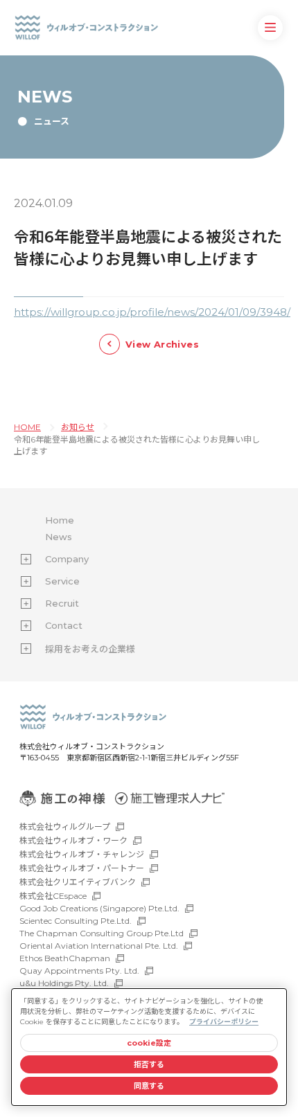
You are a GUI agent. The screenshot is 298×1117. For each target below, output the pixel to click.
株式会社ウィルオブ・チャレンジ (81, 854)
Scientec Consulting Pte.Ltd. (75, 920)
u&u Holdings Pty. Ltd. (64, 983)
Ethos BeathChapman (64, 958)
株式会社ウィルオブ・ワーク (73, 840)
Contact (63, 625)
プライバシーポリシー (223, 1021)
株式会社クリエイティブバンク (77, 882)
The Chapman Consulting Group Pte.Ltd (101, 933)
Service (62, 581)
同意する (149, 1086)
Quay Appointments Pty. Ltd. (79, 970)
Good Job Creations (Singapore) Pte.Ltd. (99, 908)
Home (59, 520)
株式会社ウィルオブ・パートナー (81, 868)
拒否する (149, 1064)
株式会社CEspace (53, 896)
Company (67, 558)
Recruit (62, 603)
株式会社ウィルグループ (64, 826)
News (58, 536)
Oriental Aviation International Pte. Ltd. (98, 945)
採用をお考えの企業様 (90, 648)
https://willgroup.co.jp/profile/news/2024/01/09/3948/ (152, 312)
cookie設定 (149, 1043)
